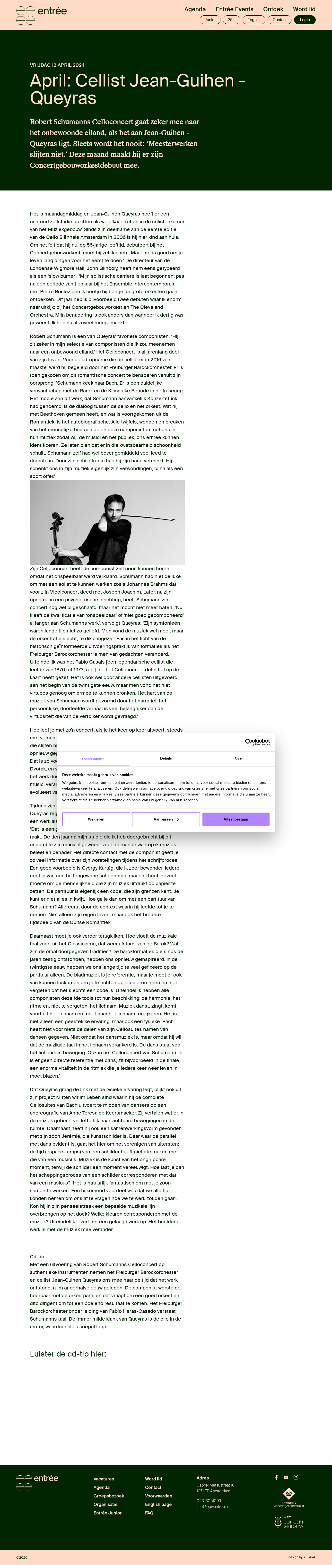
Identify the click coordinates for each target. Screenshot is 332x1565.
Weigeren (96, 819)
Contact (280, 19)
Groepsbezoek (109, 1496)
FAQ (149, 1513)
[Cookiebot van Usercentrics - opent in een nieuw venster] (248, 742)
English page (158, 1504)
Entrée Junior (108, 1513)
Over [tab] (239, 758)
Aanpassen (163, 819)
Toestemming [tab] (93, 759)
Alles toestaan (236, 819)
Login (305, 19)
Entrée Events (234, 9)
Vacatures (104, 1479)
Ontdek (273, 9)
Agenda (195, 9)
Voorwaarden (158, 1496)
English (254, 19)
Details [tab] (166, 758)
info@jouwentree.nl (212, 1506)
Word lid (304, 9)
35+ (231, 19)
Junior (210, 19)
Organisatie (106, 1504)
